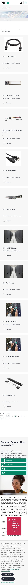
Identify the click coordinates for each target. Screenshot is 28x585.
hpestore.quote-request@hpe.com (14, 457)
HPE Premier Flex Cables (10, 95)
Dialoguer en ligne (9, 460)
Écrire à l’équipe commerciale (11, 535)
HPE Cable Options (8, 56)
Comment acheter (9, 473)
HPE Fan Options (8, 283)
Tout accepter (7, 574)
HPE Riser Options (8, 209)
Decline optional (8, 579)
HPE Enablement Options (10, 356)
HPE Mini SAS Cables (9, 248)
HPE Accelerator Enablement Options (12, 131)
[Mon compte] (21, 2)
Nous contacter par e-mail (10, 468)
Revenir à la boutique (4, 20)
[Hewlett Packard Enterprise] (5, 2)
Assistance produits (9, 464)
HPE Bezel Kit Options (9, 322)
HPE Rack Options (8, 395)
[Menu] (25, 2)
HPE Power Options (9, 170)
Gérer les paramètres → (8, 582)
